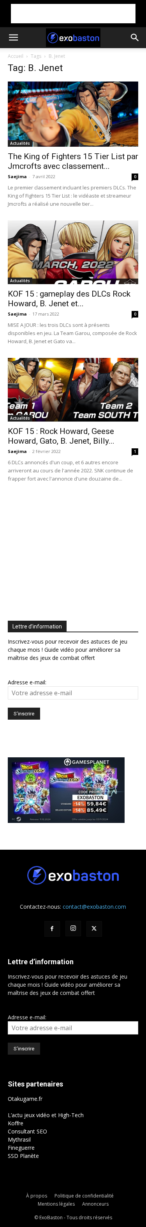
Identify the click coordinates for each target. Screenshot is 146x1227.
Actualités (20, 143)
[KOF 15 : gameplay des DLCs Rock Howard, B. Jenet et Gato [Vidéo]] (73, 252)
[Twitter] (94, 929)
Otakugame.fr (25, 1098)
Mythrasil (19, 1139)
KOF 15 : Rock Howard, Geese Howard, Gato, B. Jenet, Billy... (61, 436)
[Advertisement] (73, 13)
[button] (13, 37)
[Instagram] (73, 928)
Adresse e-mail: (27, 682)
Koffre (15, 1123)
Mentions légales (56, 1204)
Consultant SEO (27, 1131)
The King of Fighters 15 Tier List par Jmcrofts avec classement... (73, 161)
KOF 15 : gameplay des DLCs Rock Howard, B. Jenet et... (69, 298)
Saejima (17, 176)
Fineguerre (21, 1147)
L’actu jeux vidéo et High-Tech (46, 1115)
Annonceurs (95, 1204)
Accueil (15, 56)
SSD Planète (23, 1155)
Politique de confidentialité (84, 1195)
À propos (36, 1195)
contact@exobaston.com (94, 906)
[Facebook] (52, 929)
